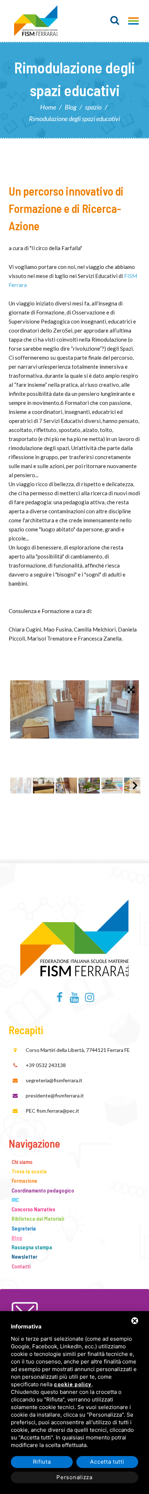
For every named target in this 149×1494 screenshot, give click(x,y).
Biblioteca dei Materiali (38, 1218)
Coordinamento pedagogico (43, 1190)
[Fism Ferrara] (36, 21)
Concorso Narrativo (33, 1209)
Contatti (21, 1266)
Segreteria (24, 1228)
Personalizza (74, 1477)
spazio (93, 107)
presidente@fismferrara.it (55, 1095)
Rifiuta (42, 1461)
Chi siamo (22, 1162)
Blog (70, 107)
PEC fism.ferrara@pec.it (52, 1111)
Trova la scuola (29, 1171)
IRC (15, 1200)
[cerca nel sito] (115, 20)
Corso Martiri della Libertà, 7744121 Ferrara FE (78, 1050)
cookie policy (72, 1384)
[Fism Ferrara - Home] (74, 936)
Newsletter (24, 1256)
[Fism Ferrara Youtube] (75, 999)
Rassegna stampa (32, 1247)
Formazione (24, 1180)
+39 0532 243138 (46, 1065)
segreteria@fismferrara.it (54, 1080)
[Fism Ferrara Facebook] (59, 999)
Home (48, 107)
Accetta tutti (107, 1461)
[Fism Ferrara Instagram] (89, 999)
